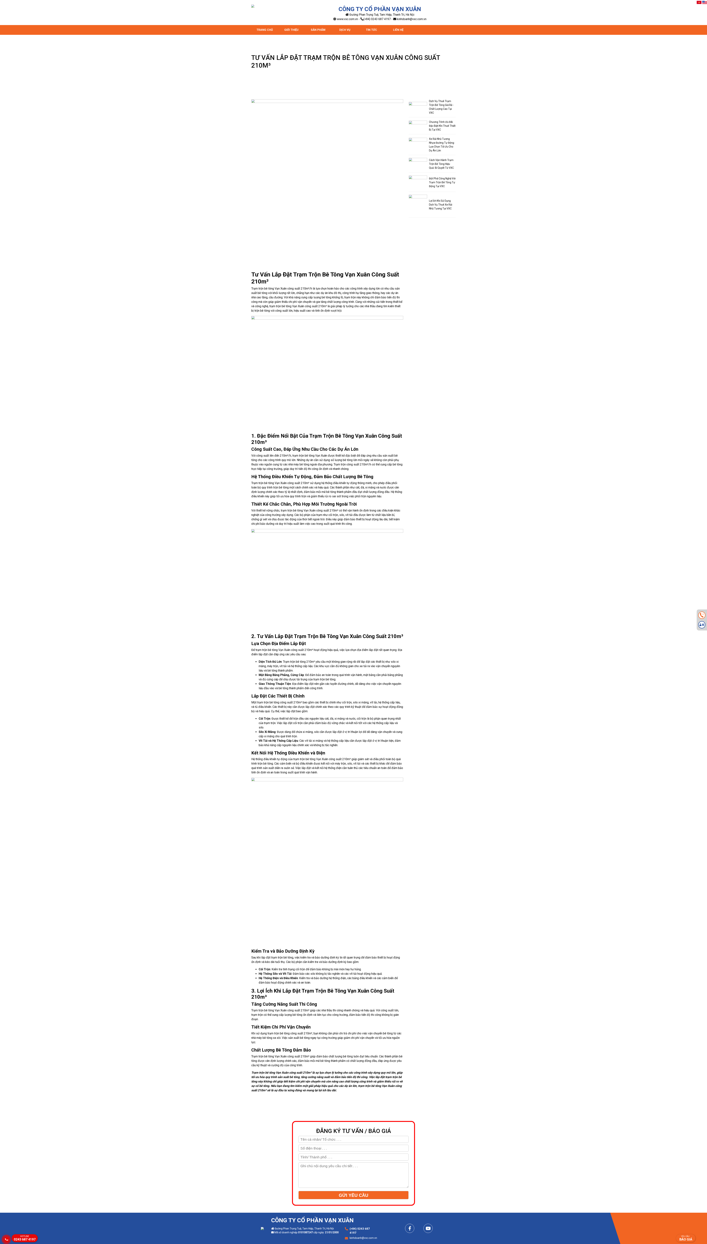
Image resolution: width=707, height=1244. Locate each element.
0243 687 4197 (25, 1238)
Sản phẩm (318, 29)
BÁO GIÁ (685, 1238)
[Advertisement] (353, 1218)
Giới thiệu (291, 29)
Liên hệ (398, 29)
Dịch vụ (344, 29)
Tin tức (371, 29)
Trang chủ (264, 29)
